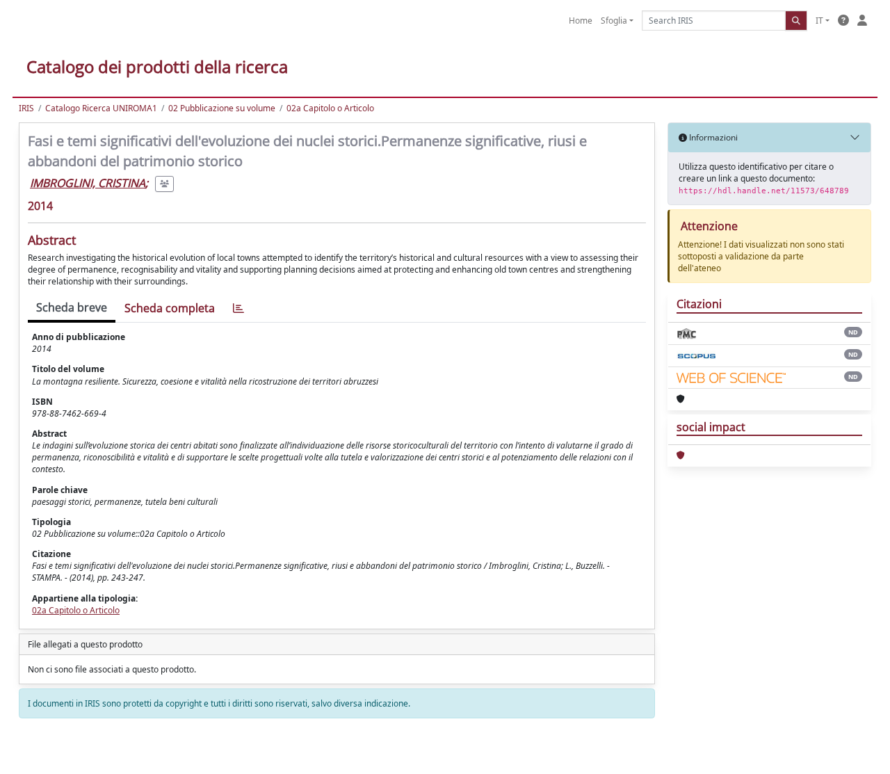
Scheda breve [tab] (71, 307)
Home (580, 20)
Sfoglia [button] (614, 20)
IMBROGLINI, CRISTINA (87, 183)
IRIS (26, 108)
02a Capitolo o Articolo (330, 108)
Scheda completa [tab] (169, 308)
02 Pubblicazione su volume (221, 108)
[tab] (238, 308)
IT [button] (819, 20)
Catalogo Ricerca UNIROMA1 (101, 108)
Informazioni (712, 137)
